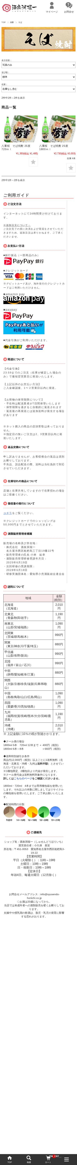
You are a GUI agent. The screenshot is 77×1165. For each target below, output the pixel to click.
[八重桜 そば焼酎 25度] (19, 128)
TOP (9, 1162)
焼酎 (12, 22)
